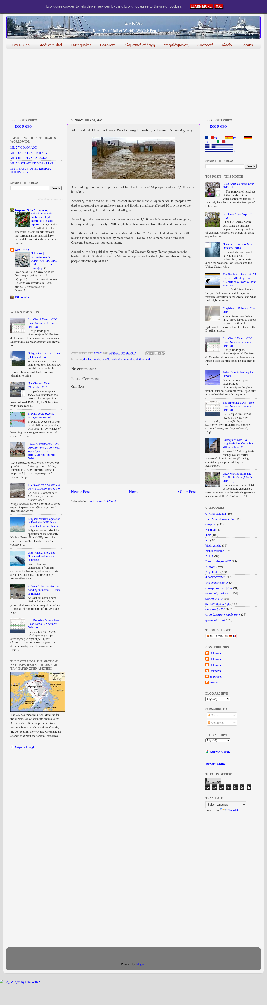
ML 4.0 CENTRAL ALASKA (28, 158)
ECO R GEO (23, 126)
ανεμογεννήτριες (216, 582)
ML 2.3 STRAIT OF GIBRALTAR (31, 163)
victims (140, 359)
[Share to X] (155, 353)
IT (226, 142)
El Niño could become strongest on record (41, 415)
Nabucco (210, 530)
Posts (214, 715)
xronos (214, 682)
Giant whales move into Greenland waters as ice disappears (42, 556)
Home (134, 491)
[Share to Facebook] (159, 353)
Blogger (140, 964)
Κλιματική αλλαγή (139, 45)
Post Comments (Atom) (101, 501)
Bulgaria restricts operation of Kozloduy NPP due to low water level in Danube (44, 522)
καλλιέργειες (214, 599)
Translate (233, 810)
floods (96, 359)
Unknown (215, 653)
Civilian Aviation (215, 514)
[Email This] (147, 353)
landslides (116, 359)
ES (235, 138)
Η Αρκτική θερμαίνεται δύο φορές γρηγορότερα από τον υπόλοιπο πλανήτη (44, 260)
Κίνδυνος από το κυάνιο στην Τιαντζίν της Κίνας (44, 486)
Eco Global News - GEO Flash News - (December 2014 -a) (42, 323)
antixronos (216, 676)
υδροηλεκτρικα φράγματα (222, 614)
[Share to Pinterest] (163, 353)
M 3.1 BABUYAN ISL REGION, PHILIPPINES (30, 170)
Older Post (187, 491)
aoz (207, 540)
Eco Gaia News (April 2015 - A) (239, 215)
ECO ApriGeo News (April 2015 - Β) (239, 185)
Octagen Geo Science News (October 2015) (44, 355)
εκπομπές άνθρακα (218, 593)
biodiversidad (213, 545)
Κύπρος (210, 567)
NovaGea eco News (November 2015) (39, 385)
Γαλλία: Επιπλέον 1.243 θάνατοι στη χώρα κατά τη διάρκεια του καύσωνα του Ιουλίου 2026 (44, 451)
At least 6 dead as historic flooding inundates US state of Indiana (44, 590)
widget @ (42, 199)
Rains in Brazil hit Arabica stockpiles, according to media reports (42, 219)
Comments (217, 723)
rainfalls (129, 359)
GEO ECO (22, 250)
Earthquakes (81, 45)
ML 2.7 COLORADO (23, 147)
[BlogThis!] (151, 353)
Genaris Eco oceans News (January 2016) (238, 246)
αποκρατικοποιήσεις (218, 588)
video (149, 359)
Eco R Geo (134, 23)
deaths (87, 359)
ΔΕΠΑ (209, 556)
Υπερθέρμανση (176, 45)
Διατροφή (205, 45)
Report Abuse (215, 763)
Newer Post (80, 491)
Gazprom (108, 45)
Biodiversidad (50, 45)
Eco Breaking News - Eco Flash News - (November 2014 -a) (43, 623)
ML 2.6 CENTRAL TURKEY (28, 153)
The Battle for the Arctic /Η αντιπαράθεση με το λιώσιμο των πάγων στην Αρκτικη (240, 279)
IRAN (105, 359)
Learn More (201, 6)
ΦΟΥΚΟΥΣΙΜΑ (215, 577)
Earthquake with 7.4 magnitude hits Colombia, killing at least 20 (238, 443)
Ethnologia (22, 297)
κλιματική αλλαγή (217, 604)
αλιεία (227, 45)
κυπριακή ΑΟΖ (215, 609)
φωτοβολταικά (215, 620)
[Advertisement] (131, 85)
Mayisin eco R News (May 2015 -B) (239, 310)
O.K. (219, 6)
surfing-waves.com (55, 199)
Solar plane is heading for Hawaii (238, 374)
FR (216, 138)
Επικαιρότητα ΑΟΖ (218, 561)
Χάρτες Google (25, 747)
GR (235, 151)
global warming (214, 551)
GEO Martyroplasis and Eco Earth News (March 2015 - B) (237, 477)
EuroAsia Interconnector (220, 519)
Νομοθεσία (212, 572)
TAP (208, 535)
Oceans (247, 45)
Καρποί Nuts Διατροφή (31, 210)
